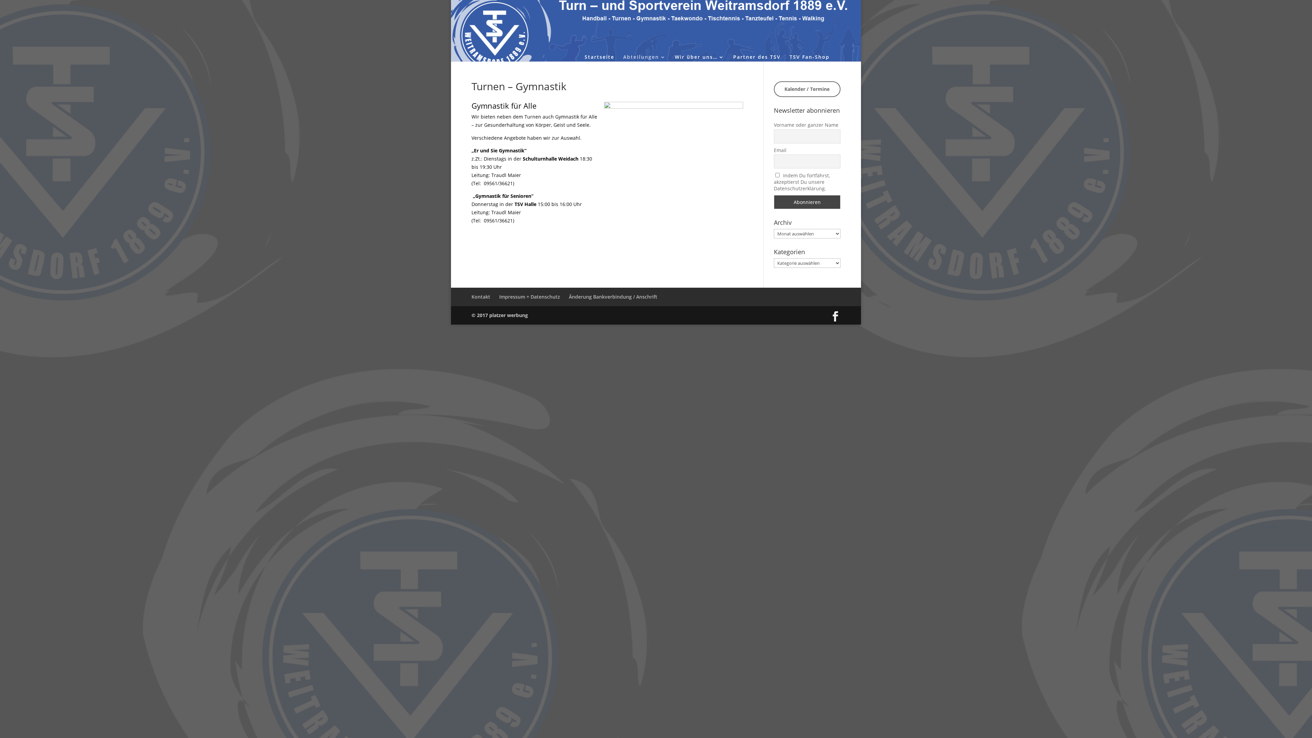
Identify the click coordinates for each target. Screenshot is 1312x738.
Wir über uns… (696, 57)
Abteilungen (641, 57)
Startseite (599, 57)
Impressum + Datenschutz (529, 296)
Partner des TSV (757, 57)
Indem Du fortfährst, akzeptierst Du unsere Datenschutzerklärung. (802, 182)
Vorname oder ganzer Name (806, 125)
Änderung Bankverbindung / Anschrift (613, 296)
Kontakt (481, 296)
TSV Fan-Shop (810, 57)
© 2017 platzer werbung (500, 315)
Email (780, 150)
